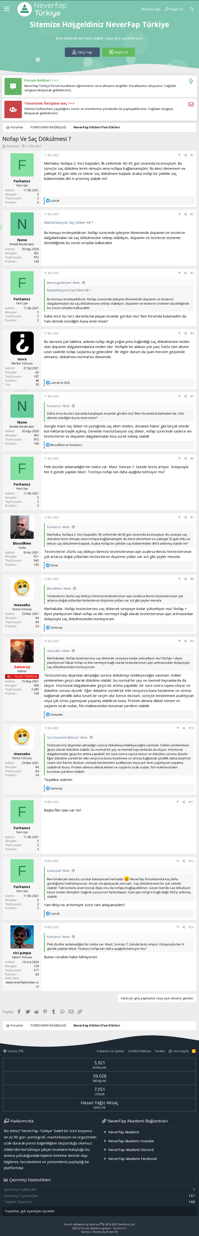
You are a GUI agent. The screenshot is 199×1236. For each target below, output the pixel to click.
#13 (191, 927)
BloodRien (22, 543)
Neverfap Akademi (123, 1131)
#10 (191, 728)
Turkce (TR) (15, 1051)
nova (21, 358)
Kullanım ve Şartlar (110, 1051)
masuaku (22, 604)
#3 (192, 273)
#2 (192, 214)
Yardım (160, 1051)
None (22, 239)
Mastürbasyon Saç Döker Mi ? (68, 222)
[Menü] (6, 9)
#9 (192, 641)
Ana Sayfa (181, 1051)
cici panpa (22, 952)
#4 (192, 333)
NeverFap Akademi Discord (131, 1149)
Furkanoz (13, 146)
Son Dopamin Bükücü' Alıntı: (67, 737)
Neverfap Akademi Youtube (131, 1140)
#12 (191, 861)
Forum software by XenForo (99, 1224)
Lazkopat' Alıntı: (58, 870)
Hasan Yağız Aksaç (99, 1102)
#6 (192, 458)
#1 (192, 155)
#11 (191, 802)
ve (60, 383)
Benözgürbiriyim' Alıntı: (63, 282)
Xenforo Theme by (99, 1232)
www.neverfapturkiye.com (22, 984)
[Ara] (192, 9)
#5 (192, 396)
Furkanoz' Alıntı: (58, 406)
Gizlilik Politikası (139, 1051)
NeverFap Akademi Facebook (132, 1158)
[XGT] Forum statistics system (100, 1228)
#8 (192, 579)
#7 (192, 517)
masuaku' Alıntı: (58, 651)
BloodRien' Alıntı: (59, 588)
